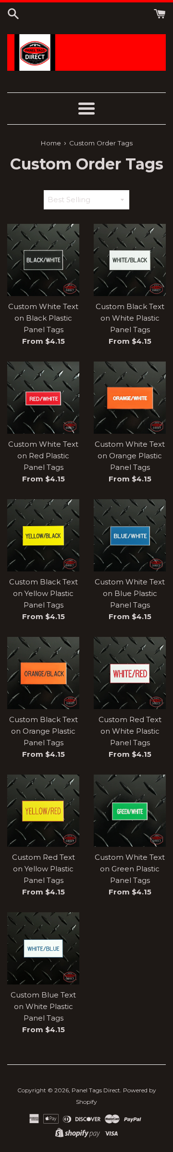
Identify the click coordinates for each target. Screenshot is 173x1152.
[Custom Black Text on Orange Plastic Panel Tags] (43, 673)
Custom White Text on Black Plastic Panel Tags (43, 318)
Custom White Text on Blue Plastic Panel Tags (130, 593)
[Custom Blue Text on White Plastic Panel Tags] (43, 948)
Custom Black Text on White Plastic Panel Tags (130, 318)
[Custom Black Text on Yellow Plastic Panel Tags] (43, 535)
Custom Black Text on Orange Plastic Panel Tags (43, 731)
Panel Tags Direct (96, 1090)
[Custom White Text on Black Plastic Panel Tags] (43, 260)
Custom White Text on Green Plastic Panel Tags (130, 869)
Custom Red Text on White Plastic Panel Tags (130, 731)
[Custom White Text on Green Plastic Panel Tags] (130, 811)
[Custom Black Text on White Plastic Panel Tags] (130, 260)
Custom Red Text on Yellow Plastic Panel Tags (43, 869)
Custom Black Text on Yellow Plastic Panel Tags (43, 593)
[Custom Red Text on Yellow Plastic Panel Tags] (43, 811)
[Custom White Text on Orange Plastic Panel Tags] (130, 398)
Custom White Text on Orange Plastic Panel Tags (130, 456)
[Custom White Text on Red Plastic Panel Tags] (43, 398)
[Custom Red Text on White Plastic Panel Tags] (130, 673)
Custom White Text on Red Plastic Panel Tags (43, 456)
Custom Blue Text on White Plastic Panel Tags (43, 1006)
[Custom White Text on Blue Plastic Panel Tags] (130, 535)
